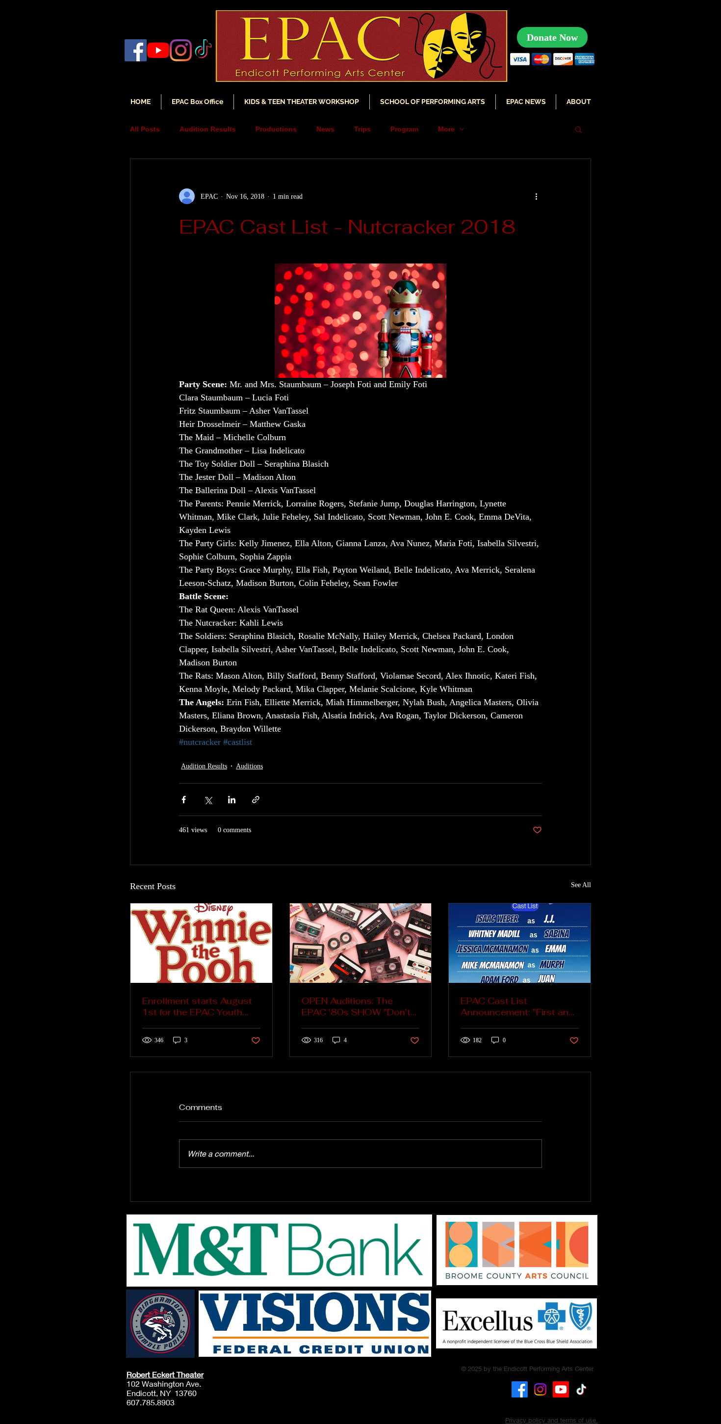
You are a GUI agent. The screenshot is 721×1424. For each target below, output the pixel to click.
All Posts (145, 129)
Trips (362, 129)
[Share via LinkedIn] (231, 799)
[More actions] (536, 196)
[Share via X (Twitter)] (207, 799)
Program (404, 129)
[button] (526, 101)
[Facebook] (136, 50)
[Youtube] (561, 1389)
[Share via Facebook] (183, 799)
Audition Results (208, 129)
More (446, 129)
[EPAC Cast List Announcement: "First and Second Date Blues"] (520, 943)
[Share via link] (255, 799)
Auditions (249, 766)
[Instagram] (181, 50)
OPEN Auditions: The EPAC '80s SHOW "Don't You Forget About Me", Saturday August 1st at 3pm (356, 1006)
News (325, 129)
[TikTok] (581, 1389)
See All (581, 885)
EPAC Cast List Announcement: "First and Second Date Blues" (517, 1006)
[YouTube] (158, 50)
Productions (276, 129)
